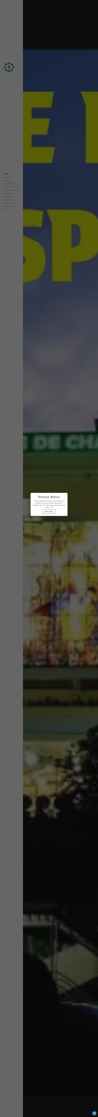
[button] (94, 1113)
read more (49, 511)
